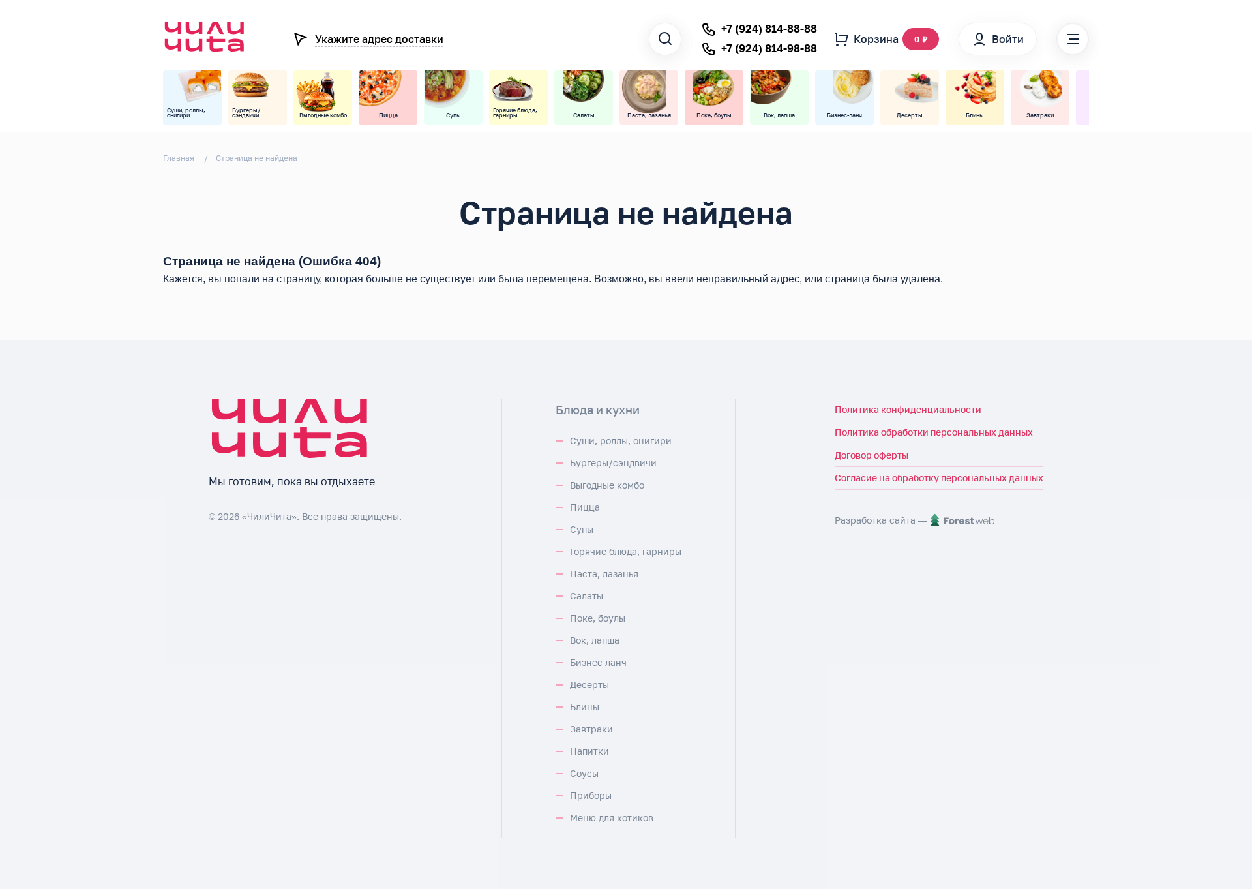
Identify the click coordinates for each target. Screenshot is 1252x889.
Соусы (584, 773)
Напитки (589, 751)
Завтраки (591, 728)
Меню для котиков (611, 817)
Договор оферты (871, 454)
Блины (584, 706)
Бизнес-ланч (598, 662)
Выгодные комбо (607, 484)
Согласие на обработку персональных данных (939, 477)
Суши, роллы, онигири (621, 440)
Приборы (591, 795)
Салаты (586, 595)
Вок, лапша (594, 640)
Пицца (585, 507)
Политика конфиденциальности (908, 409)
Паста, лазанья (604, 573)
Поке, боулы (597, 618)
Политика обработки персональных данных (934, 432)
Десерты (589, 684)
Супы (581, 529)
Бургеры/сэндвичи (613, 462)
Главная (178, 158)
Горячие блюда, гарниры (625, 551)
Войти (1008, 39)
